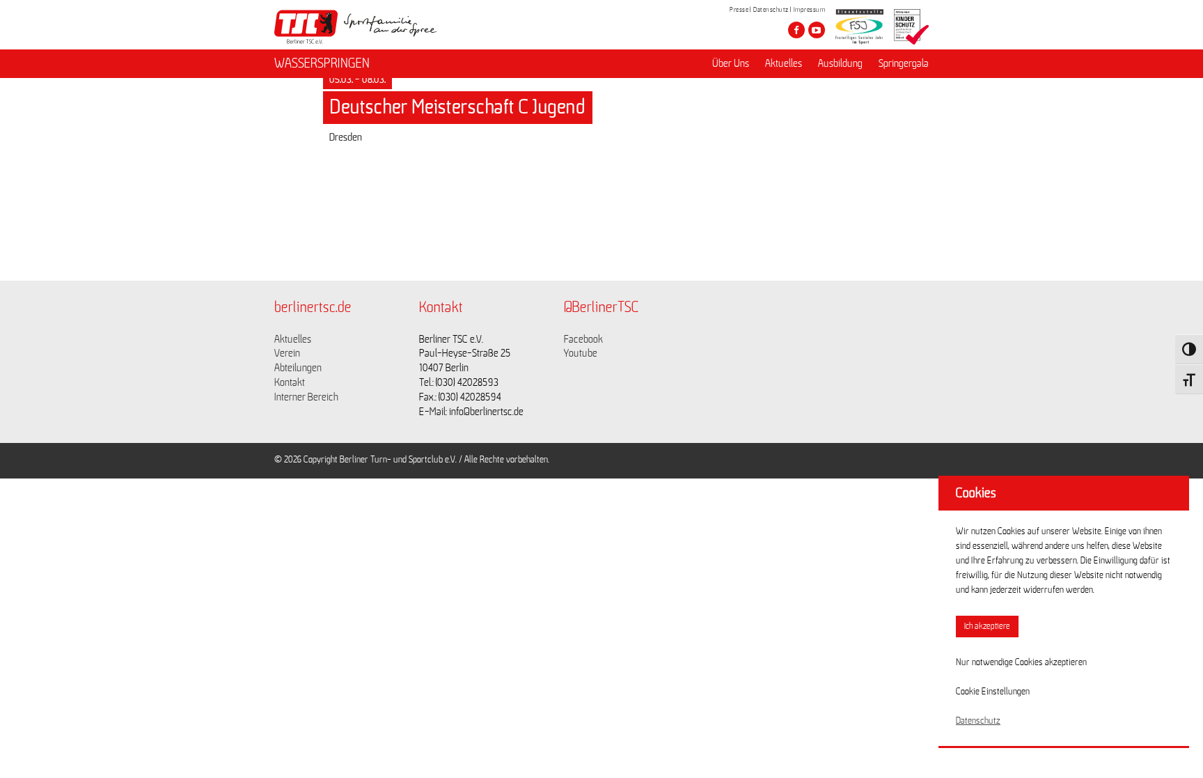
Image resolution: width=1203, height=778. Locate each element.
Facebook (583, 339)
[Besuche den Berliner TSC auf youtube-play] (816, 30)
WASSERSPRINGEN (322, 63)
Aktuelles (783, 63)
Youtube (580, 353)
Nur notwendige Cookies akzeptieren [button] (1021, 662)
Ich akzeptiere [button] (987, 626)
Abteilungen (298, 367)
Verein (287, 353)
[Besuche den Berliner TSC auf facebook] (796, 30)
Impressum (810, 9)
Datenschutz (771, 9)
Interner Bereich (306, 397)
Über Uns (730, 63)
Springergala (904, 63)
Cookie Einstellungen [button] (993, 692)
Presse (739, 9)
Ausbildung (840, 63)
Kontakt (289, 382)
